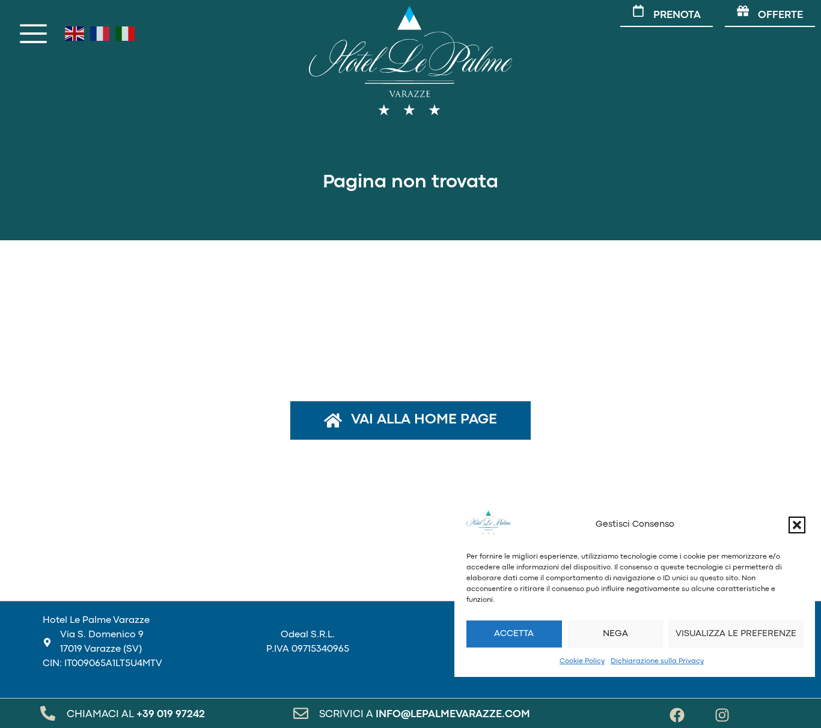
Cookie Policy (582, 661)
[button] (797, 525)
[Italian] (125, 33)
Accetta (514, 634)
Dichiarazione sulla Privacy (657, 661)
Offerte (780, 15)
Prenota (677, 15)
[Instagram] (722, 715)
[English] (74, 33)
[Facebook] (677, 715)
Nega (615, 634)
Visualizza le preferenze (736, 634)
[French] (99, 33)
